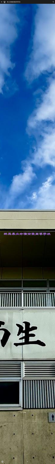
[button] (1, 2)
